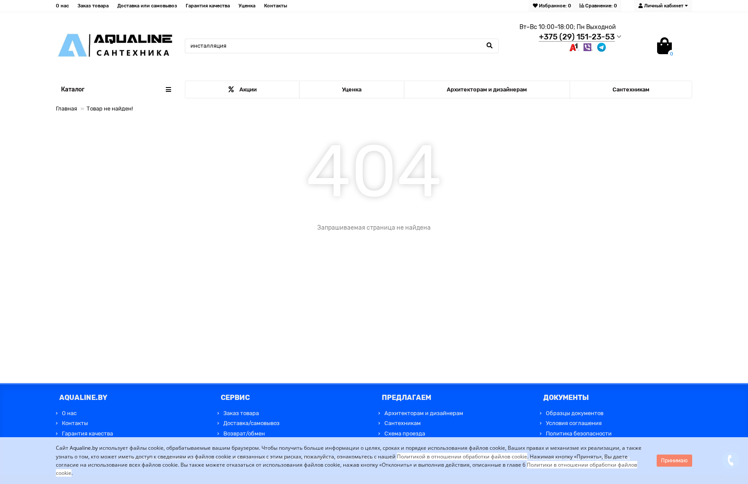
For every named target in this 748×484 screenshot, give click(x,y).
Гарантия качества (208, 6)
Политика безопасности (579, 433)
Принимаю (674, 461)
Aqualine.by (84, 448)
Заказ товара (93, 6)
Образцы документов (574, 413)
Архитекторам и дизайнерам (487, 89)
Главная (66, 108)
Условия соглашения (574, 423)
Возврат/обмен (244, 433)
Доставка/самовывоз (251, 423)
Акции (248, 89)
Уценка (247, 6)
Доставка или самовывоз (147, 6)
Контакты (275, 6)
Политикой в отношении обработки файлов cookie (462, 456)
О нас (62, 6)
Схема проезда (404, 433)
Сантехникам (631, 89)
